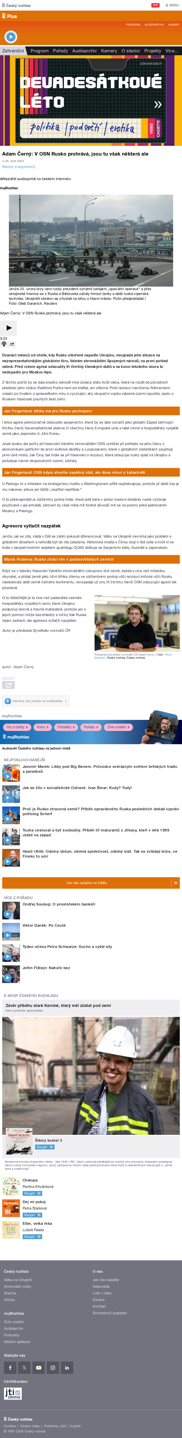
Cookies (10, 1426)
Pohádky (64, 727)
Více (172, 50)
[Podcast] (4, 344)
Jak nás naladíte (106, 1280)
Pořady (60, 50)
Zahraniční (13, 50)
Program (133, 24)
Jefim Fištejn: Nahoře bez (46, 968)
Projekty (152, 50)
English (75, 1426)
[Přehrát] (8, 328)
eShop (9, 1300)
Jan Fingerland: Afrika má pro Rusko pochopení (48, 411)
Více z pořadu (18, 898)
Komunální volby (17, 1286)
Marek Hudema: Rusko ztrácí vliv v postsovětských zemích (59, 559)
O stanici (131, 50)
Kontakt (99, 1306)
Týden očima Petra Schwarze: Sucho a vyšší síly (67, 946)
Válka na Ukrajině (18, 1280)
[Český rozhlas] (16, 5)
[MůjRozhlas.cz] (9, 188)
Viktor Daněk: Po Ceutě (44, 925)
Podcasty (12, 1335)
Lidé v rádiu (102, 1293)
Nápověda (101, 1286)
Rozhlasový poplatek (110, 1313)
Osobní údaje (30, 1426)
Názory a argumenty (19, 167)
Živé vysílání (116, 727)
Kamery (174, 24)
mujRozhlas (12, 716)
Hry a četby (15, 727)
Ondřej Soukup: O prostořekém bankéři (59, 904)
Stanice (10, 1293)
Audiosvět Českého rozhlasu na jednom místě (36, 748)
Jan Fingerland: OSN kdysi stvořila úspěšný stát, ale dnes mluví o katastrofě (74, 472)
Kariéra (98, 1300)
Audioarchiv (154, 24)
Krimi (41, 727)
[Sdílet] (12, 344)
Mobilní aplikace (17, 1342)
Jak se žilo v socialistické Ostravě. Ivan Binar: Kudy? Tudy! (77, 788)
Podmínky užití (55, 1426)
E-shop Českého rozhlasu (31, 996)
